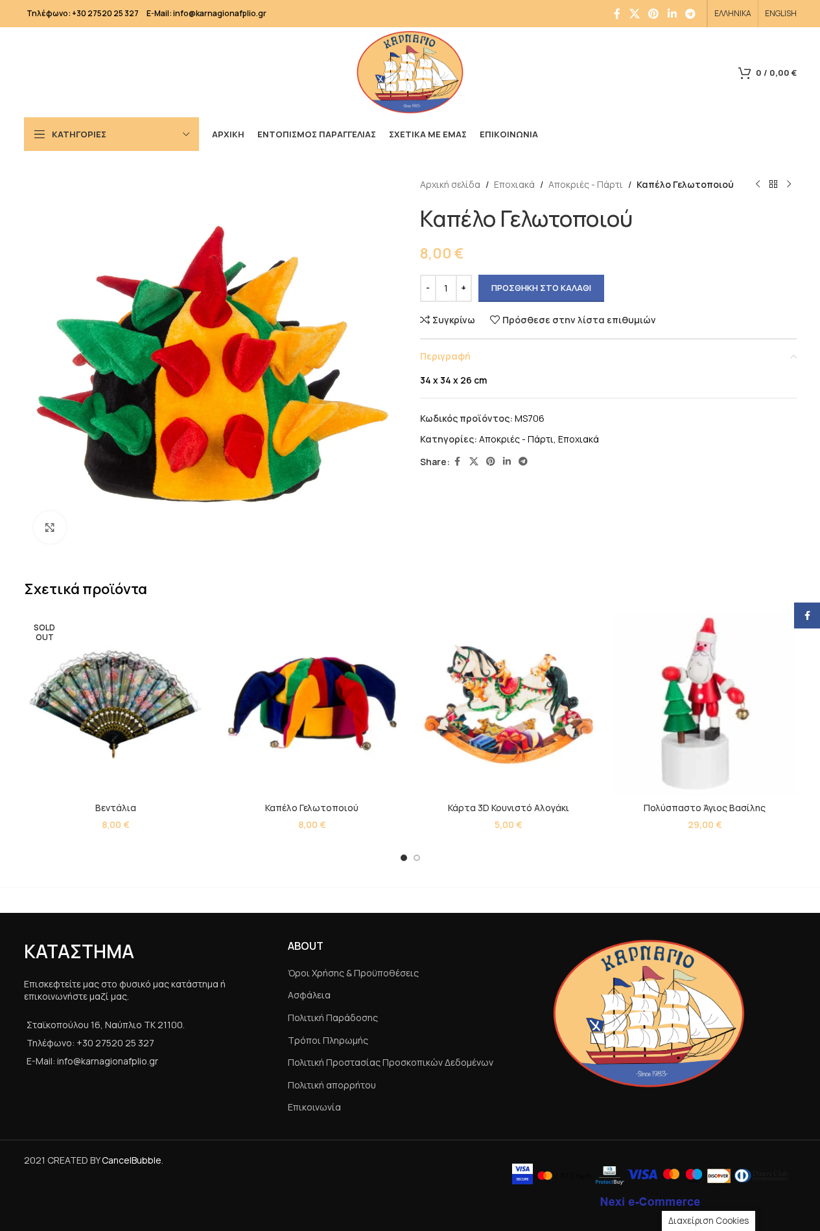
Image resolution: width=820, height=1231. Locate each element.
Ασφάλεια (309, 995)
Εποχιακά (514, 184)
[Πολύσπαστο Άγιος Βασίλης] (705, 704)
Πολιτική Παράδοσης (333, 1017)
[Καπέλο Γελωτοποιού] (312, 704)
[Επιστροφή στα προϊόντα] (773, 184)
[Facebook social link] (617, 13)
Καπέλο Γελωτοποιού (311, 807)
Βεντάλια (115, 807)
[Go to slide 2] (417, 858)
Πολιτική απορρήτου (332, 1085)
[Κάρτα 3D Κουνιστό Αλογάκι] (508, 704)
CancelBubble (131, 1160)
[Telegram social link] (690, 13)
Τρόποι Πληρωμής (328, 1040)
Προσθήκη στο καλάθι (541, 287)
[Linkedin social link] (672, 13)
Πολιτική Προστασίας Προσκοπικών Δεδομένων (390, 1062)
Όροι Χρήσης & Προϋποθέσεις (353, 973)
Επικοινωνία (314, 1107)
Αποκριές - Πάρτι (585, 184)
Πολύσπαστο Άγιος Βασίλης (705, 807)
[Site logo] (410, 71)
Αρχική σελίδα (450, 184)
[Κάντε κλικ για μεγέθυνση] (50, 527)
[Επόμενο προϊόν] (789, 184)
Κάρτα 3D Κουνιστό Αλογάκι (508, 807)
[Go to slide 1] (404, 858)
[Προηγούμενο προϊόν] (758, 184)
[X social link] (634, 13)
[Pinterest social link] (653, 13)
